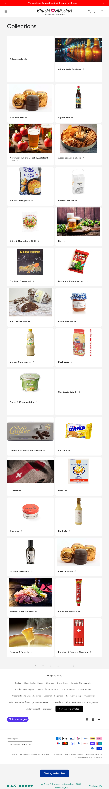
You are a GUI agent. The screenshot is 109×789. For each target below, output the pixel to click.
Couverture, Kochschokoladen (26, 450)
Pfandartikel (89, 695)
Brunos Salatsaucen (20, 362)
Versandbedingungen (53, 695)
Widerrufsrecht (33, 708)
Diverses (14, 531)
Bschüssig (63, 362)
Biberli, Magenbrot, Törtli (23, 241)
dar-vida (62, 450)
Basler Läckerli (66, 201)
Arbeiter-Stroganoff (20, 201)
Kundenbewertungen (24, 689)
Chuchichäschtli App (33, 683)
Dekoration (15, 491)
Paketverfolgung (73, 695)
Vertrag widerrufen (69, 708)
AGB (66, 754)
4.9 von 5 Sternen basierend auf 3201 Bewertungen (61, 785)
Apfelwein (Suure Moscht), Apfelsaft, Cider (29, 159)
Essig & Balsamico (20, 571)
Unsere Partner (85, 689)
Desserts (62, 491)
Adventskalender (19, 59)
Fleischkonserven (67, 611)
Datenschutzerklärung (94, 754)
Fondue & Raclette (20, 652)
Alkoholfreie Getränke (69, 69)
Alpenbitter (64, 117)
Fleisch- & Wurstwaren (22, 611)
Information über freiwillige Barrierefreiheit (29, 702)
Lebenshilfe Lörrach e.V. (48, 689)
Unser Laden (63, 683)
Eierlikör (62, 531)
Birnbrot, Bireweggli (20, 281)
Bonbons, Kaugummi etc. (71, 281)
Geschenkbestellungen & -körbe (26, 695)
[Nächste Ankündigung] (103, 3)
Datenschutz (57, 702)
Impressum (48, 708)
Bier (60, 241)
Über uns (50, 683)
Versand (99, 757)
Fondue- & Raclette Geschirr (73, 652)
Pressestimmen (68, 689)
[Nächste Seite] (74, 666)
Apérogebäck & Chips (69, 158)
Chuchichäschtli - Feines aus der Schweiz (34, 754)
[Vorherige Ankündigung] (5, 3)
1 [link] (35, 665)
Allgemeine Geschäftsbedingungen (82, 702)
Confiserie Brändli (67, 392)
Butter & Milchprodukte (22, 402)
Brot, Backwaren (18, 321)
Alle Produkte (17, 117)
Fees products (65, 571)
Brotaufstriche (65, 321)
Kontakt (18, 683)
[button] (6, 11)
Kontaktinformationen (85, 757)
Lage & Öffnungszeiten (81, 683)
